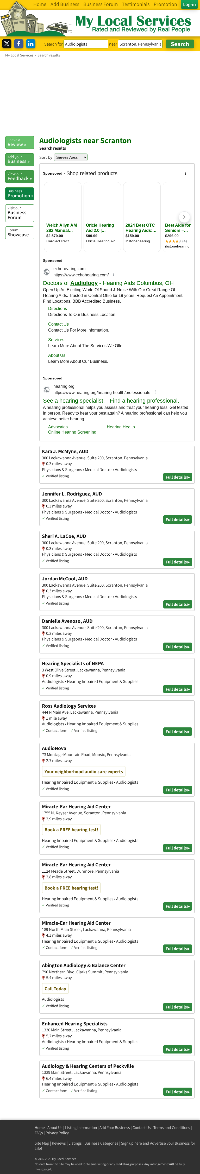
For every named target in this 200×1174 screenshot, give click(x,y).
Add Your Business (114, 1127)
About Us (55, 1127)
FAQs (39, 1132)
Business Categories (101, 1143)
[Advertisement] (100, 96)
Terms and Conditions (171, 1127)
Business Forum (17, 212)
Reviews (59, 1143)
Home (40, 1127)
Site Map (42, 1143)
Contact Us (142, 1127)
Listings (75, 1143)
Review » (17, 142)
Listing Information (81, 1127)
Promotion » (20, 193)
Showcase (18, 232)
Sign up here (131, 1143)
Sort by (45, 157)
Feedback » (20, 176)
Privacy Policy (57, 1132)
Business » (18, 159)
